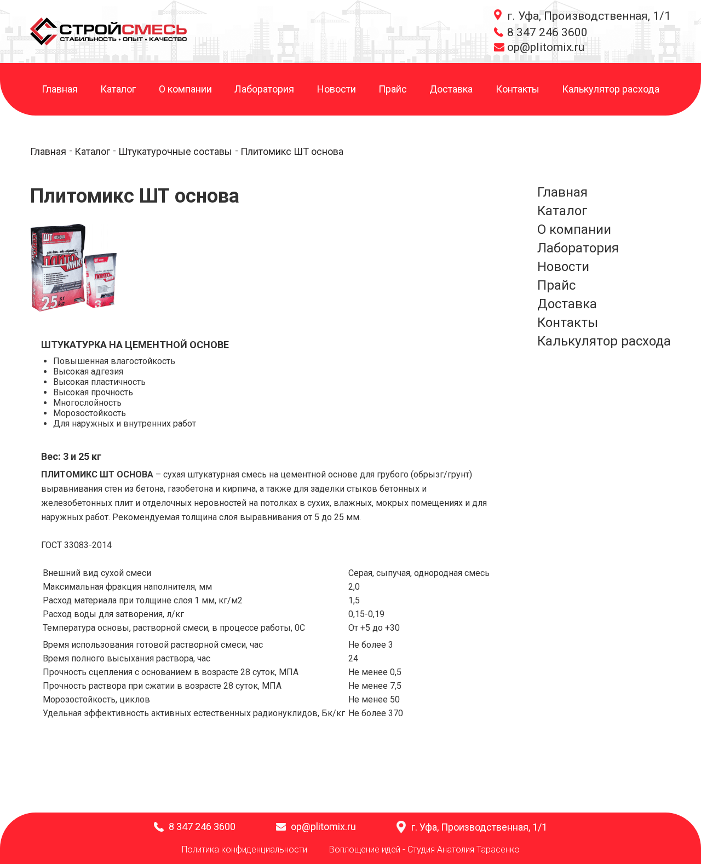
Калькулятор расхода (610, 89)
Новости (336, 89)
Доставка (451, 89)
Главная (60, 89)
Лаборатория (264, 89)
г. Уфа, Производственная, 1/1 (589, 15)
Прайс (392, 89)
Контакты (517, 89)
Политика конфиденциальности (244, 849)
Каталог (118, 89)
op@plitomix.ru (545, 47)
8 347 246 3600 (547, 32)
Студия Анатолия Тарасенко (463, 849)
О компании (185, 89)
